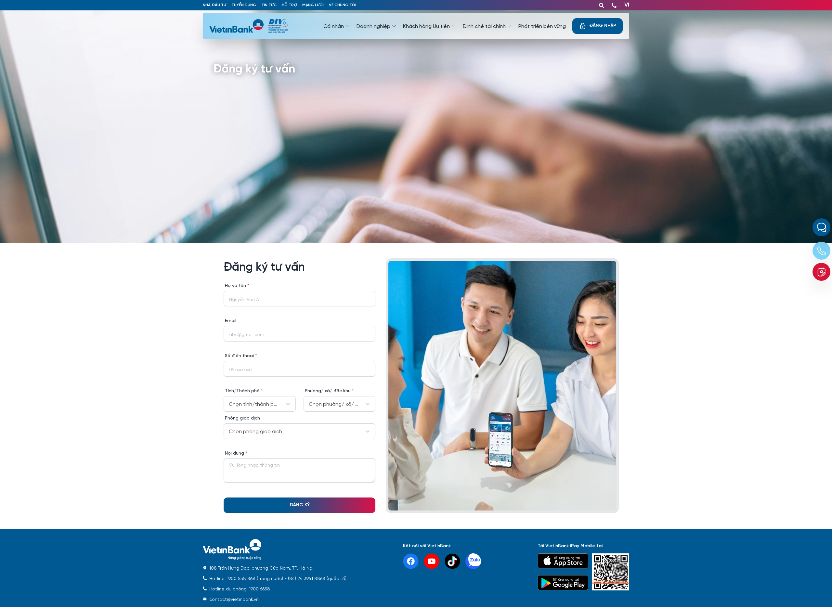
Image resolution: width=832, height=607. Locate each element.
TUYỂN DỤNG (243, 5)
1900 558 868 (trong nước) (246, 578)
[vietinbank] (238, 26)
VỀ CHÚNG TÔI (342, 5)
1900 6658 (239, 588)
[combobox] (229, 404)
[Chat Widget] (821, 227)
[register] (821, 272)
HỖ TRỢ (289, 5)
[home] (274, 549)
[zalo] (473, 561)
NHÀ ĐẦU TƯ (214, 5)
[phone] (614, 4)
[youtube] (431, 561)
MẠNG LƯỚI (313, 5)
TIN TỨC (269, 5)
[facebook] (411, 561)
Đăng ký (300, 505)
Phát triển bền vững (542, 25)
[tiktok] (452, 561)
